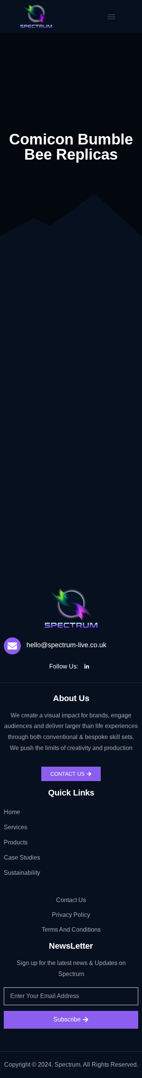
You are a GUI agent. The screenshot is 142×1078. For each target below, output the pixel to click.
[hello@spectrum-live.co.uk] (12, 645)
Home (12, 812)
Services (15, 827)
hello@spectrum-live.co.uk (66, 645)
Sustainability (22, 872)
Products (16, 842)
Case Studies (22, 857)
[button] (111, 16)
